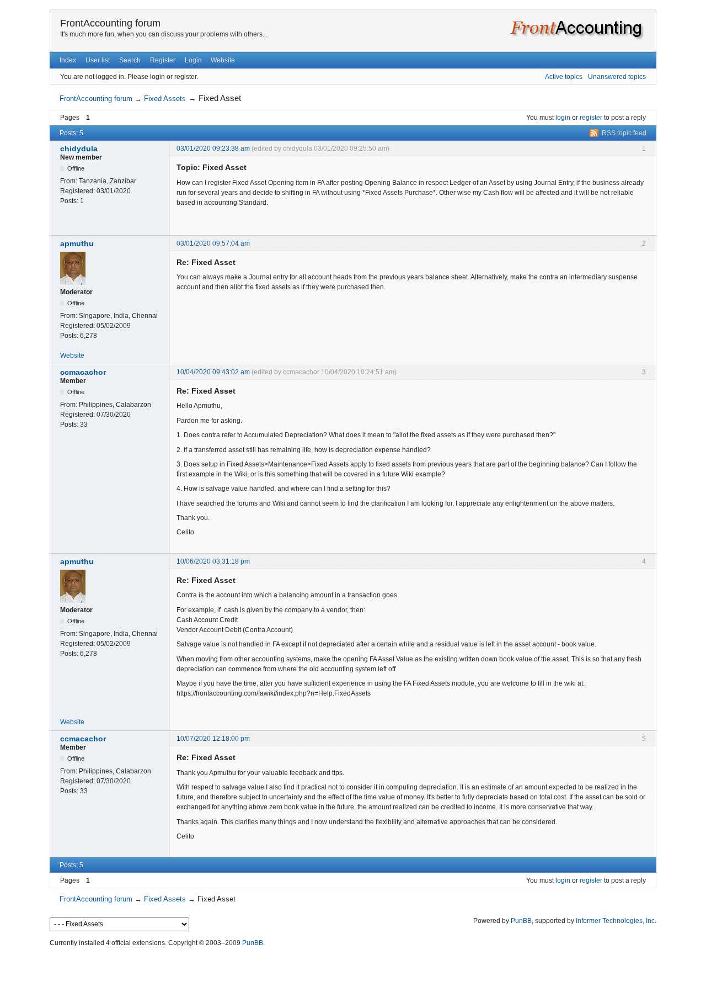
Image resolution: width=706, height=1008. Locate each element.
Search (130, 60)
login (562, 117)
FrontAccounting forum (110, 23)
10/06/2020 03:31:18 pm (213, 561)
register (591, 117)
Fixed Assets (165, 98)
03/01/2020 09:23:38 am (213, 148)
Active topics (563, 77)
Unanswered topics (617, 77)
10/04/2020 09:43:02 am (213, 372)
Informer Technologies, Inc (615, 921)
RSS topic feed (624, 133)
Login (193, 60)
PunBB (521, 921)
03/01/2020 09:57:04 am (213, 243)
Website (223, 60)
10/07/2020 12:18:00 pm (213, 738)
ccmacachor (83, 372)
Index (68, 60)
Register (162, 60)
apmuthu (77, 243)
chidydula (79, 148)
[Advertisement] (353, 975)
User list (97, 60)
